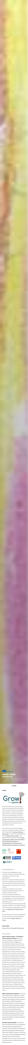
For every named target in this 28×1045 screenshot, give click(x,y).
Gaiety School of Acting (13, 835)
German (18, 918)
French (4, 920)
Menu (14, 785)
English (13, 918)
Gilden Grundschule (11, 841)
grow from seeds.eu (8, 775)
